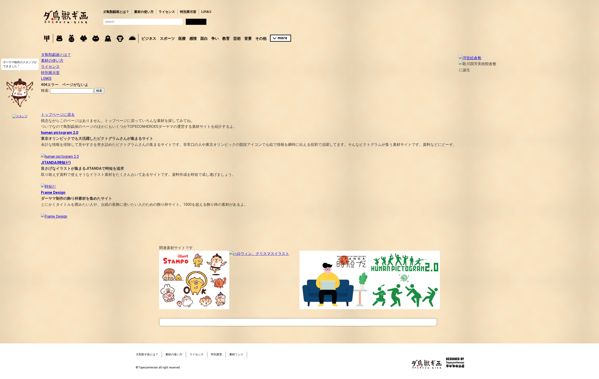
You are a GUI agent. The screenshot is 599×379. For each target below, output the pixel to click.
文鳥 (108, 38)
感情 (193, 38)
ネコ (95, 38)
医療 (182, 38)
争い (215, 38)
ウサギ (71, 38)
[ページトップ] (298, 322)
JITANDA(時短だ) (56, 162)
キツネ (83, 38)
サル (120, 38)
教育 (226, 38)
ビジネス (148, 38)
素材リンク (236, 354)
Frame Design (53, 192)
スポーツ (167, 38)
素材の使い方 (144, 12)
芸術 (237, 38)
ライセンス (167, 12)
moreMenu (280, 38)
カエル (59, 38)
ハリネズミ (132, 38)
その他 (261, 38)
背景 (248, 38)
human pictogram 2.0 (59, 132)
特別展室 (216, 354)
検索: (45, 90)
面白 (204, 38)
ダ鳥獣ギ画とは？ (147, 354)
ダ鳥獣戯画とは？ (116, 12)
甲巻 (46, 38)
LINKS (206, 12)
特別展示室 (188, 12)
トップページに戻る (58, 114)
